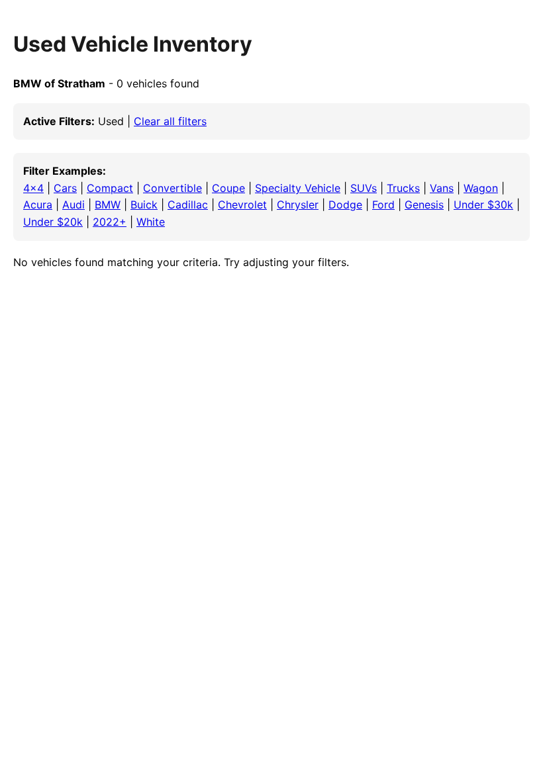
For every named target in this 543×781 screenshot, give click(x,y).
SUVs (363, 188)
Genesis (424, 204)
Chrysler (298, 204)
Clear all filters (170, 121)
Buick (144, 204)
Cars (65, 188)
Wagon (481, 188)
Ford (383, 204)
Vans (442, 188)
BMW (108, 204)
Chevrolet (242, 204)
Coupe (228, 188)
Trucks (403, 188)
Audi (73, 204)
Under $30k (483, 204)
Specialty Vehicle (297, 188)
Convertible (172, 188)
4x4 (33, 188)
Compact (110, 188)
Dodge (345, 204)
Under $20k (53, 221)
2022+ (109, 221)
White (150, 221)
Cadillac (188, 204)
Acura (37, 204)
